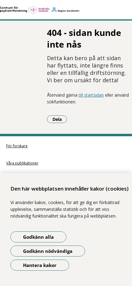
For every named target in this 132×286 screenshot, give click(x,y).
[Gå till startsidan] (66, 10)
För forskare (17, 146)
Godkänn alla (38, 237)
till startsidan (91, 95)
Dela (59, 119)
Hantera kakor (39, 265)
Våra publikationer (22, 163)
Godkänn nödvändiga (47, 251)
